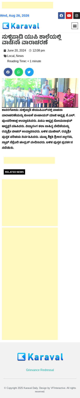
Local (11, 55)
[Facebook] (61, 15)
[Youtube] (69, 15)
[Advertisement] (27, 5)
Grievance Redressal (40, 370)
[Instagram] (76, 15)
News (20, 55)
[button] (74, 25)
